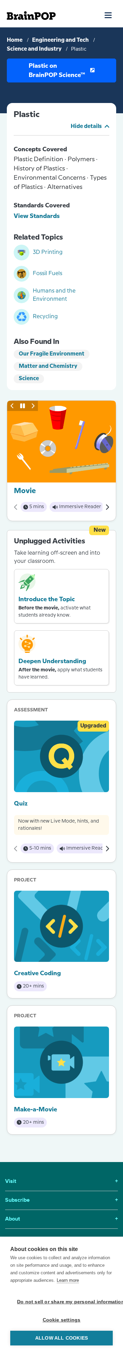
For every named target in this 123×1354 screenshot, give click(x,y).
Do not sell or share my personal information (65, 1301)
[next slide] (33, 406)
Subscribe (61, 1200)
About (61, 1219)
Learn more (68, 1280)
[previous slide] (12, 406)
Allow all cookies (61, 1338)
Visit (61, 1181)
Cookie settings (62, 1320)
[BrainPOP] (31, 15)
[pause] (22, 406)
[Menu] (108, 15)
